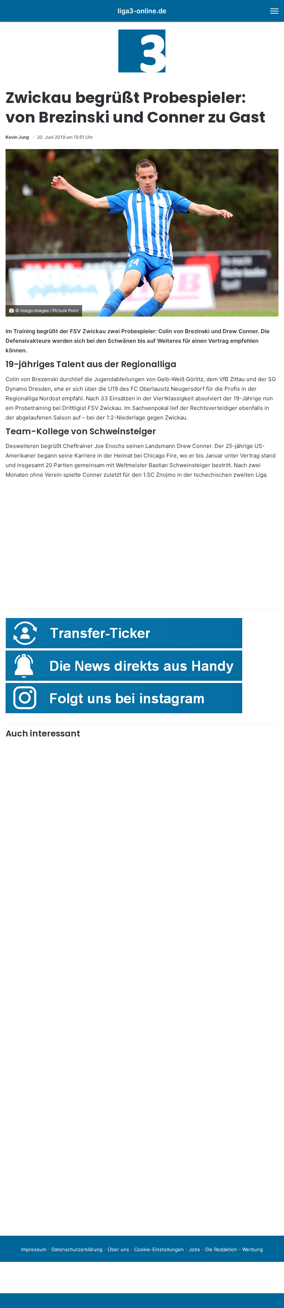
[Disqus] (142, 1126)
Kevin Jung (17, 137)
